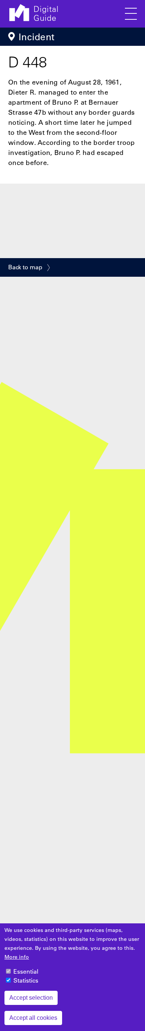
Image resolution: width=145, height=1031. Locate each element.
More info (16, 957)
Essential (25, 971)
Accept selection (31, 997)
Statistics (25, 980)
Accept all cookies (33, 1018)
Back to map (25, 267)
